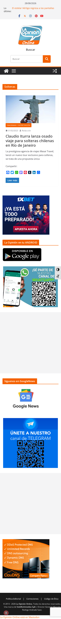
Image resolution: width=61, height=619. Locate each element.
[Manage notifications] (6, 612)
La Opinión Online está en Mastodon (19, 617)
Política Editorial (13, 598)
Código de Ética (51, 598)
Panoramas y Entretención (18, 125)
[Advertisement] (30, 342)
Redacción (26, 130)
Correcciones (32, 598)
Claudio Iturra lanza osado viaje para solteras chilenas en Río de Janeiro (30, 140)
